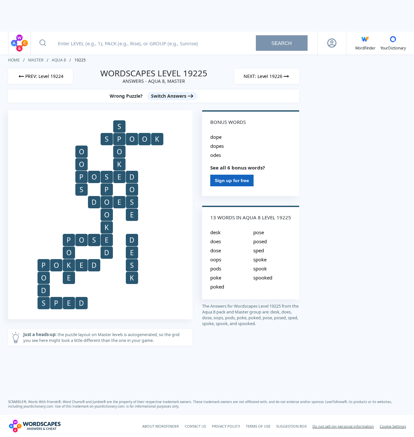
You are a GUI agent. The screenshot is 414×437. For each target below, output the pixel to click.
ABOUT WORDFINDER (160, 426)
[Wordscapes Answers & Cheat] (19, 43)
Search (281, 43)
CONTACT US (195, 426)
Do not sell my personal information (343, 426)
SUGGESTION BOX (291, 426)
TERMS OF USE (258, 426)
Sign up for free (232, 180)
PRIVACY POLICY (226, 426)
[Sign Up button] (332, 43)
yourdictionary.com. (39, 406)
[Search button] (43, 43)
